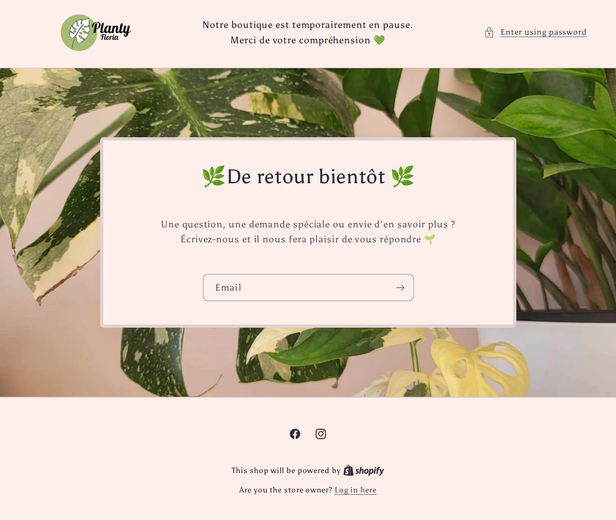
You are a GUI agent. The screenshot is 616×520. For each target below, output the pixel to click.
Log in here (356, 489)
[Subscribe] (400, 288)
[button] (535, 32)
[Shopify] (363, 470)
